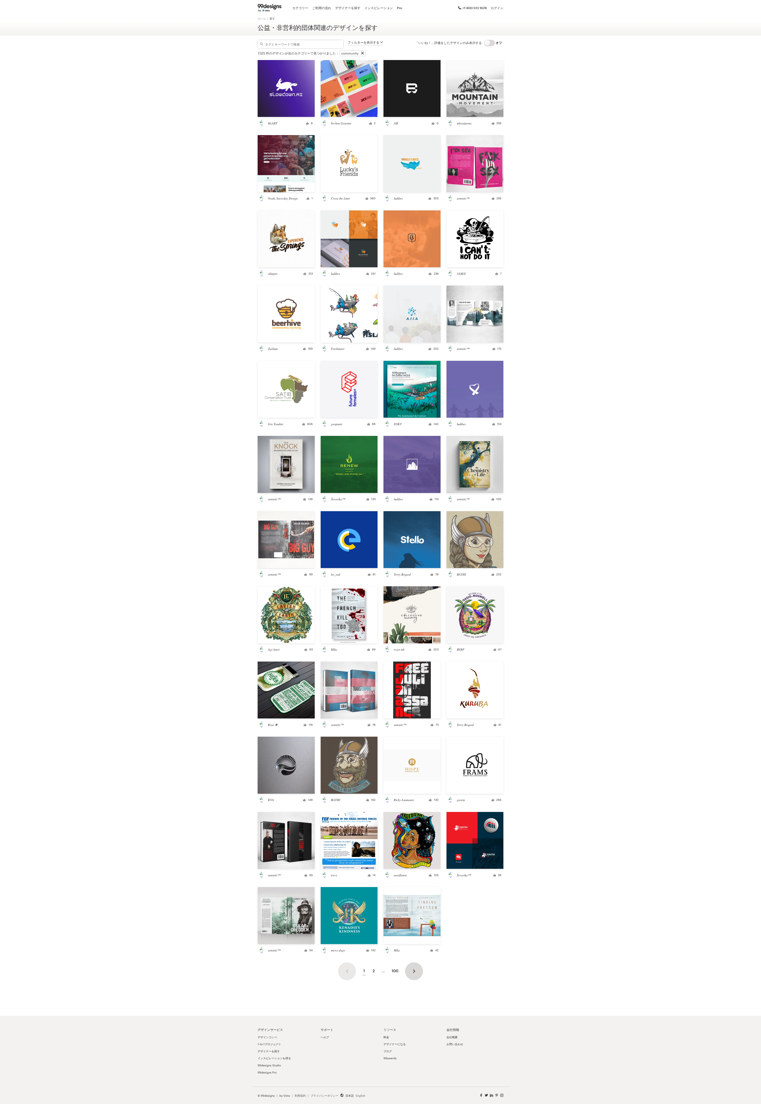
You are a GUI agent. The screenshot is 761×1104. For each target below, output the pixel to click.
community (350, 53)
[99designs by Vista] (269, 8)
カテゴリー (300, 8)
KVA (271, 800)
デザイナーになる (394, 1044)
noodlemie (400, 875)
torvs (334, 875)
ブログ (387, 1051)
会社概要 (452, 1037)
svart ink (399, 649)
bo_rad (335, 574)
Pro (399, 8)
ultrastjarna (464, 123)
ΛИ (396, 123)
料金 (386, 1037)
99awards (390, 1058)
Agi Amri (273, 649)
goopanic (337, 424)
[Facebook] (481, 1095)
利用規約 (300, 1095)
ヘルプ (325, 1037)
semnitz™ (463, 198)
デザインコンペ (267, 1037)
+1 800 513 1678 (474, 8)
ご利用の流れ (321, 8)
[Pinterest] (496, 1095)
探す (272, 18)
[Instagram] (501, 1095)
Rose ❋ (272, 725)
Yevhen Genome (341, 123)
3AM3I (461, 273)
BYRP (460, 649)
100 (395, 970)
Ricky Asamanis (404, 800)
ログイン (497, 8)
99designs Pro (267, 1072)
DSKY (398, 424)
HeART (272, 123)
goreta (461, 800)
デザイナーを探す (347, 8)
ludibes (398, 198)
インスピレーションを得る (274, 1058)
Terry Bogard (402, 574)
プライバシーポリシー (324, 1095)
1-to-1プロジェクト (269, 1044)
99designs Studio (269, 1065)
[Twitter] (486, 1095)
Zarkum (273, 349)
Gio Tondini (275, 424)
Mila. (334, 649)
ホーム (262, 18)
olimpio (272, 273)
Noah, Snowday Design (283, 198)
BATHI (461, 574)
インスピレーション (378, 8)
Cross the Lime (340, 198)
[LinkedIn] (491, 1095)
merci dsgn (338, 950)
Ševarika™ (338, 499)
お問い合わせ (454, 1044)
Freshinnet (337, 349)
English (360, 1095)
